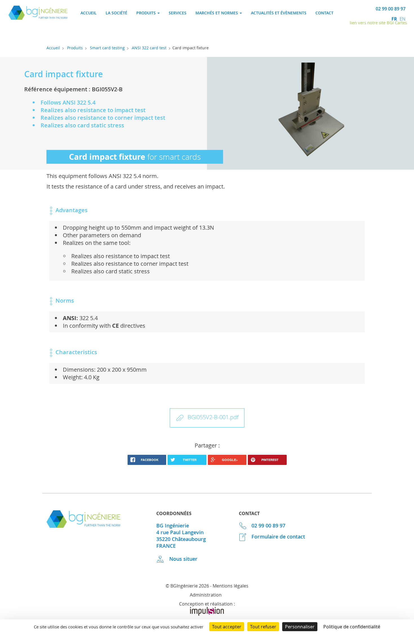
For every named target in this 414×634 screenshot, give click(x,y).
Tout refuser (263, 627)
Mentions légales (230, 586)
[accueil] (38, 17)
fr (394, 19)
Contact (324, 12)
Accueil (89, 12)
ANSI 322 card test (149, 47)
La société (116, 12)
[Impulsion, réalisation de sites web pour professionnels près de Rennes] (207, 614)
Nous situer (182, 558)
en (403, 19)
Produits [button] (146, 12)
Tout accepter (226, 627)
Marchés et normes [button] (217, 12)
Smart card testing (107, 47)
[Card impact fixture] (310, 114)
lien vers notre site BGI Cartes (378, 22)
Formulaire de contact (277, 536)
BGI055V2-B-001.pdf (213, 417)
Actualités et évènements (278, 12)
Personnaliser (300, 627)
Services (177, 12)
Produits (75, 47)
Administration (206, 595)
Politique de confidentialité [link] (351, 627)
